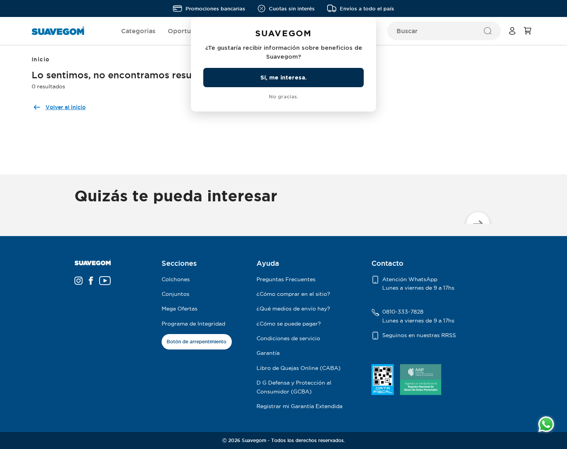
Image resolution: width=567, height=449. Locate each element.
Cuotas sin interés (292, 8)
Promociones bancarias (215, 8)
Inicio (40, 59)
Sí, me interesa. (283, 77)
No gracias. (283, 96)
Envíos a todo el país (367, 8)
